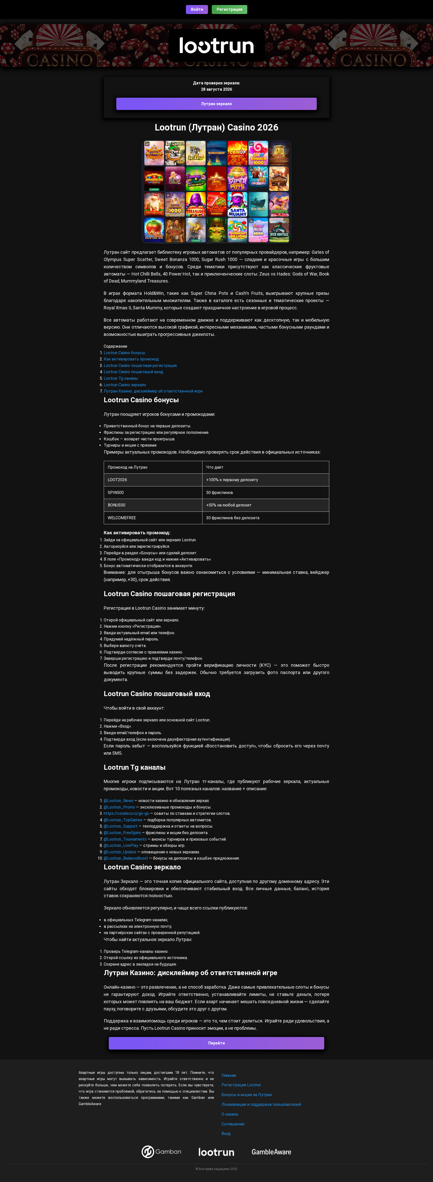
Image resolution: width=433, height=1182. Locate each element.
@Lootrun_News (118, 800)
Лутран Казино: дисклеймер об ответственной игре (153, 391)
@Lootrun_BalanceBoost (126, 858)
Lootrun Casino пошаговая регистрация (140, 365)
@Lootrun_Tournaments (125, 839)
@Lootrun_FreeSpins (122, 832)
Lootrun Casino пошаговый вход (133, 371)
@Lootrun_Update (120, 852)
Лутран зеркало (216, 103)
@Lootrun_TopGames (123, 820)
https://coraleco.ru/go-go (126, 813)
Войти (197, 9)
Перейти (216, 1043)
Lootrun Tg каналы (121, 378)
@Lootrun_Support (121, 826)
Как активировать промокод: (131, 359)
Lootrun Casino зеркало (125, 384)
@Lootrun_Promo (120, 807)
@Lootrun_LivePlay (121, 845)
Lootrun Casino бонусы (124, 352)
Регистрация (229, 9)
